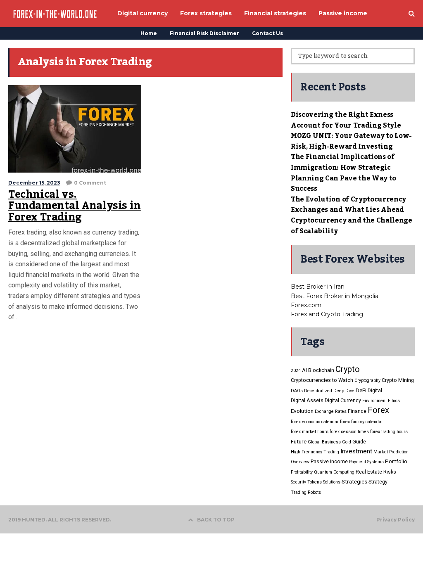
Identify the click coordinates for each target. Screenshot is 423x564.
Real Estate (369, 472)
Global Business (324, 442)
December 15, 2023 (34, 183)
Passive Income (329, 461)
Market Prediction (391, 452)
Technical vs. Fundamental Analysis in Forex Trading (74, 205)
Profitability (302, 472)
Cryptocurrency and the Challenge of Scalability (351, 226)
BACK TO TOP (216, 520)
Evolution (302, 411)
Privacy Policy (395, 520)
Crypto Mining (398, 380)
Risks (389, 472)
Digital (375, 390)
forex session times (349, 431)
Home (148, 33)
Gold (346, 442)
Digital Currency (343, 400)
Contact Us (267, 33)
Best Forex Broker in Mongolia (334, 296)
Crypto (347, 369)
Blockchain (321, 370)
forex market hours (309, 431)
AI (304, 370)
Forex (378, 410)
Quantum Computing (334, 472)
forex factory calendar (361, 421)
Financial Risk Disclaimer (204, 33)
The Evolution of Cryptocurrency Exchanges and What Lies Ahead (348, 205)
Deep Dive (343, 390)
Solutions (331, 482)
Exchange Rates (331, 411)
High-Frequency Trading (315, 452)
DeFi (361, 390)
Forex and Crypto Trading (327, 314)
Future (299, 441)
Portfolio (396, 461)
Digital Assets (307, 400)
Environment (374, 400)
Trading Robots (306, 492)
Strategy (377, 482)
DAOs (297, 390)
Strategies (354, 481)
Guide (359, 441)
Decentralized (318, 390)
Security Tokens (306, 482)
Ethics (394, 400)
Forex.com (306, 305)
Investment (356, 451)
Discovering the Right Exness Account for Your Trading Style (346, 120)
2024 (296, 370)
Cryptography (367, 380)
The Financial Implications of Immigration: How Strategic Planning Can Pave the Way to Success (343, 172)
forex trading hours (389, 431)
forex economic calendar (315, 421)
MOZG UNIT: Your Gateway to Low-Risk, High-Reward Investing (351, 141)
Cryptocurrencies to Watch (322, 380)
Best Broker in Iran (318, 286)
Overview (300, 461)
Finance (357, 411)
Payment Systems (366, 461)
